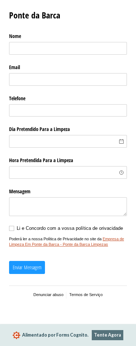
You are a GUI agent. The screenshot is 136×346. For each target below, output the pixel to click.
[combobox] (68, 172)
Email (14, 67)
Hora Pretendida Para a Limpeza (41, 160)
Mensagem (19, 191)
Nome (15, 36)
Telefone (17, 98)
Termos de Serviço (86, 294)
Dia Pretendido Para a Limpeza (39, 129)
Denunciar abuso (48, 294)
